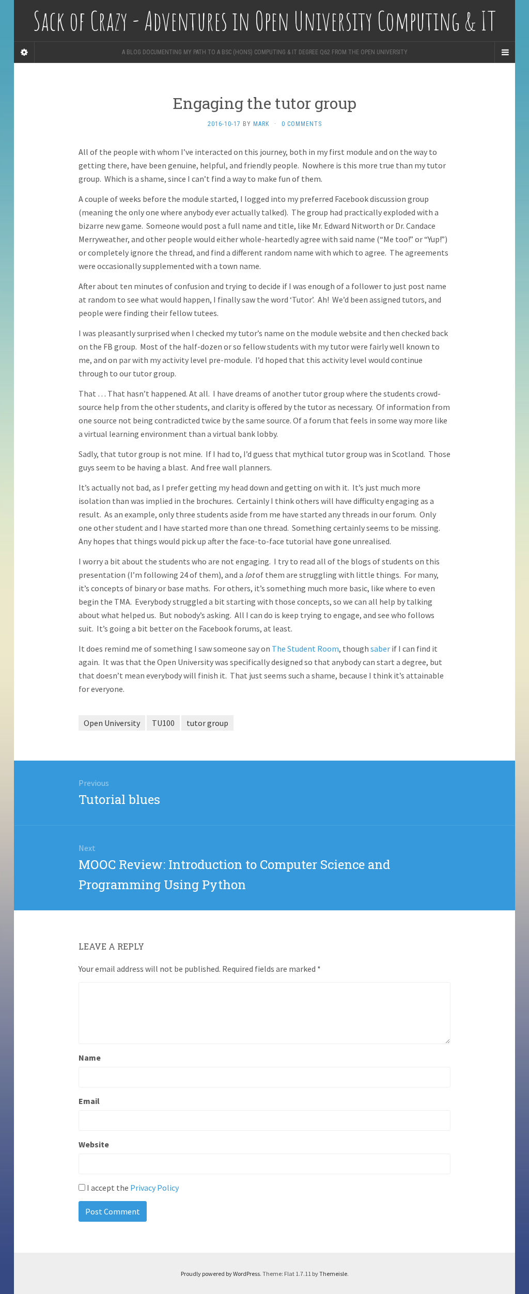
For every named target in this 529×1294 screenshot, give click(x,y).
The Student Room (305, 648)
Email (89, 1101)
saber (380, 648)
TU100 (163, 723)
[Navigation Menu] (504, 52)
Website (94, 1144)
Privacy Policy (154, 1187)
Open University (112, 723)
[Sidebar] (24, 52)
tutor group (207, 723)
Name (90, 1057)
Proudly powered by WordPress (220, 1273)
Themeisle (333, 1273)
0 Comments (302, 124)
